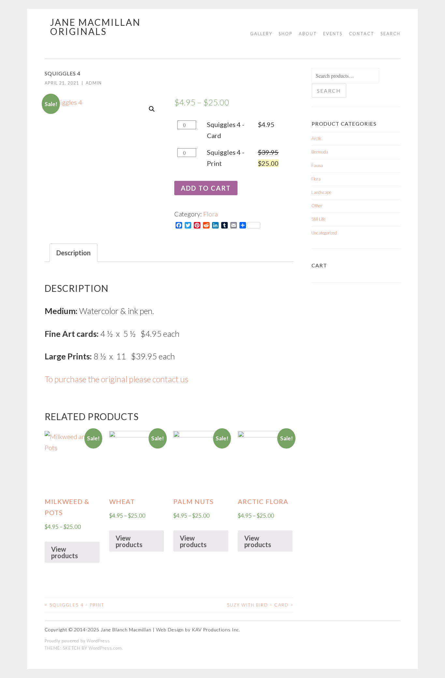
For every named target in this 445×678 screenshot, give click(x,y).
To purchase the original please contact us (116, 379)
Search (390, 33)
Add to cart (206, 188)
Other (316, 205)
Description (73, 253)
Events (333, 33)
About (308, 33)
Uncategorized (324, 232)
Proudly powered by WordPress (77, 640)
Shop (286, 33)
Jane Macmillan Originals (95, 27)
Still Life (318, 219)
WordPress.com (105, 648)
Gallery (261, 33)
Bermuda (319, 151)
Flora (210, 214)
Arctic (316, 138)
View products (64, 552)
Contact (361, 33)
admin (94, 83)
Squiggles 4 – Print (74, 604)
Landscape (321, 192)
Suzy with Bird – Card (260, 604)
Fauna (317, 165)
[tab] (73, 253)
